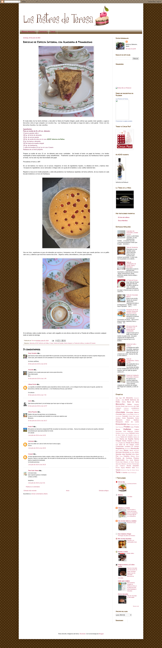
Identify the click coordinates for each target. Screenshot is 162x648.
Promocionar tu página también (124, 121)
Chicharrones (135, 410)
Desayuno (119, 422)
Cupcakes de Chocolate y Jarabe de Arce (132, 232)
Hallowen (132, 433)
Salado (118, 470)
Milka (133, 452)
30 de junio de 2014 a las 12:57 (37, 406)
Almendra (32, 343)
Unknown (31, 441)
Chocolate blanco (132, 412)
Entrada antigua (104, 490)
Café (137, 406)
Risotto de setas (131, 522)
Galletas (127, 429)
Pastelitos (126, 456)
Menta (131, 450)
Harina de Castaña (127, 435)
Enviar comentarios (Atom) (39, 494)
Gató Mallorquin (128, 431)
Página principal (28, 31)
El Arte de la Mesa (123, 217)
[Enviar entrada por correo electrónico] (52, 340)
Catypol (30, 454)
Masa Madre (119, 450)
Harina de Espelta (58, 343)
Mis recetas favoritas (124, 538)
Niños (133, 454)
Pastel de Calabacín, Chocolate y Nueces (132, 376)
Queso (136, 460)
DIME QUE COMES (124, 581)
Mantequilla (135, 448)
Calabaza (126, 408)
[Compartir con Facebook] (63, 341)
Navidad (128, 454)
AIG (124, 398)
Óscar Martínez (123, 220)
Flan (128, 424)
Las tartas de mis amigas (125, 444)
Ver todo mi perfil (131, 49)
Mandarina (127, 448)
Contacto (43, 31)
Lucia (30, 401)
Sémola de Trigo (125, 470)
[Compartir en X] (61, 341)
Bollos (130, 404)
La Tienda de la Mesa (78, 343)
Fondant (132, 424)
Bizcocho (120, 404)
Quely (131, 460)
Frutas (51, 343)
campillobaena (135, 408)
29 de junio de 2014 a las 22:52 (37, 364)
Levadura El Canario (90, 343)
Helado (124, 441)
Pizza (137, 456)
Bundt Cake (124, 406)
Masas (126, 450)
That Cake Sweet (33, 470)
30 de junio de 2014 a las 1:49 (37, 378)
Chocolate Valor (120, 414)
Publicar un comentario (33, 487)
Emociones (121, 424)
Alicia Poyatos (32, 412)
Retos (137, 467)
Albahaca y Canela (124, 508)
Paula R (30, 426)
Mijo (131, 452)
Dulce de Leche (132, 422)
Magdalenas (120, 448)
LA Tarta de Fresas (132, 280)
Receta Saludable (133, 465)
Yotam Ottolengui (132, 472)
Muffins (137, 452)
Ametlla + (118, 400)
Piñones (133, 456)
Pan (117, 456)
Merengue (119, 452)
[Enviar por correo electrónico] (56, 341)
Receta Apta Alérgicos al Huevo (125, 462)
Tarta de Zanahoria (132, 247)
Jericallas (129, 496)
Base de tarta (133, 402)
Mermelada (125, 452)
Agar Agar (119, 398)
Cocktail (128, 414)
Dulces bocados (123, 594)
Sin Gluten (132, 470)
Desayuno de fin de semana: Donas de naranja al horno (132, 311)
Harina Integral (68, 343)
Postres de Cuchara (124, 458)
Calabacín (118, 408)
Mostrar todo (136, 606)
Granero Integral (124, 433)
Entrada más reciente (30, 490)
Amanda (30, 370)
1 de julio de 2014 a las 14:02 (37, 435)
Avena (124, 402)
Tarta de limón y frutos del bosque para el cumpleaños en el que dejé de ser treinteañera (132, 513)
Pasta (121, 456)
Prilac (127, 460)
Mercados (136, 450)
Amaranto (136, 398)
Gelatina (136, 431)
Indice (52, 31)
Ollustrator (82, 634)
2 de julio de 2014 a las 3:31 (36, 483)
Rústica (120, 495)
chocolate (120, 412)
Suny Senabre (32, 353)
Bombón (136, 404)
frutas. (132, 427)
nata (123, 454)
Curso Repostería (128, 418)
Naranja (118, 454)
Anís (123, 400)
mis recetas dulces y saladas (127, 521)
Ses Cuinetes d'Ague (124, 534)
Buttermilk (130, 406)
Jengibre (120, 442)
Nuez (137, 454)
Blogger (101, 634)
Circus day (121, 482)
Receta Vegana (120, 467)
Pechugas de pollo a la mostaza (126, 535)
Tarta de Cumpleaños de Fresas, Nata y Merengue (131, 265)
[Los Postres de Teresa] (122, 119)
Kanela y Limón (123, 551)
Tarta (118, 472)
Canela (118, 410)
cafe (134, 406)
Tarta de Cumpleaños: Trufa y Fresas (132, 360)
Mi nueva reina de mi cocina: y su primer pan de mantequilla (131, 328)
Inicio (67, 490)
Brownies (118, 406)
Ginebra (118, 433)
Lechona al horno (131, 483)
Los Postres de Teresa (122, 99)
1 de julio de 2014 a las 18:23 (37, 464)
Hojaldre (129, 441)
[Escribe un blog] (58, 341)
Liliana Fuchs (32, 384)
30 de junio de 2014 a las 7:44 (37, 395)
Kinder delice (130, 553)
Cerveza (126, 410)
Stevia (137, 470)
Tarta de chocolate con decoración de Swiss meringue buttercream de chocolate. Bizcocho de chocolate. (127, 573)
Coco (131, 414)
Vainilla (125, 472)
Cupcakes (125, 416)
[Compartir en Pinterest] (65, 341)
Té (121, 472)
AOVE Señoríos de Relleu (42, 343)
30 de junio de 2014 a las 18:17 (37, 420)
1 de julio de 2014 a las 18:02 (37, 448)
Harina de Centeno (126, 437)
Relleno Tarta (130, 467)
